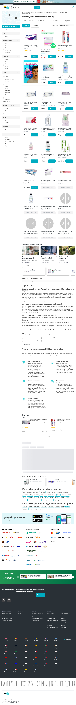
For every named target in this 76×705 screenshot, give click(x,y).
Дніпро (54, 492)
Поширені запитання (41, 5)
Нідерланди (36, 506)
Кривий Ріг (43, 494)
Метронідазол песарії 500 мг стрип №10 (48, 181)
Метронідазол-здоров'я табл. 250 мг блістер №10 (31, 232)
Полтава (36, 497)
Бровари (43, 492)
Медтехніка (49, 625)
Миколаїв (68, 494)
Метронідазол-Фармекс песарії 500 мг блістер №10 (30, 130)
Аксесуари (63, 625)
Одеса (24, 497)
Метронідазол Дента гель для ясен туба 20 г (65, 46)
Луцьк (58, 494)
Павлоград (30, 497)
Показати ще (27, 344)
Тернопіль (51, 497)
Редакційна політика (36, 616)
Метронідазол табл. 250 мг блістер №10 (64, 102)
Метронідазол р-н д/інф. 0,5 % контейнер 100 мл (65, 155)
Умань (62, 497)
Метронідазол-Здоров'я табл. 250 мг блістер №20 (31, 46)
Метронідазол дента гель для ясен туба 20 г (48, 207)
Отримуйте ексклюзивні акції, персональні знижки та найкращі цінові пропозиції (30, 590)
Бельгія (30, 506)
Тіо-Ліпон (56, 479)
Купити (34, 56)
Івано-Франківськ (27, 492)
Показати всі (6, 101)
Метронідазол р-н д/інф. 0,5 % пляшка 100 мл (47, 232)
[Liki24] (5, 693)
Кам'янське (25, 494)
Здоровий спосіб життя (66, 623)
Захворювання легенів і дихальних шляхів (53, 337)
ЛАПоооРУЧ (64, 618)
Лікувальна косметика (52, 620)
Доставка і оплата (30, 5)
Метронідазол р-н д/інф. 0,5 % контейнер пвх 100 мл (65, 130)
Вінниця (48, 492)
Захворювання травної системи (32, 337)
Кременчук (36, 494)
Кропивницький (51, 494)
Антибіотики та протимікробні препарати (47, 12)
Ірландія (25, 506)
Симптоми (63, 627)
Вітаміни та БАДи (51, 618)
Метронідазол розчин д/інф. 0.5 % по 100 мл (65, 232)
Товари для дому (65, 616)
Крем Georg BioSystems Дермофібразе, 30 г (47, 50)
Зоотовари (63, 620)
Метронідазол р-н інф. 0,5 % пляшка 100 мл (31, 207)
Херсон (24, 500)
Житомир (59, 492)
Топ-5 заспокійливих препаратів (65, 257)
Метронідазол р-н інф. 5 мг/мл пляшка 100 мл (47, 155)
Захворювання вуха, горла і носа (32, 340)
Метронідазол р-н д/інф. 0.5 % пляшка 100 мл (30, 155)
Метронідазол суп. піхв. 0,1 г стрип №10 (47, 76)
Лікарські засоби (29, 12)
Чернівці (45, 500)
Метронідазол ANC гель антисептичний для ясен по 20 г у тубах (65, 182)
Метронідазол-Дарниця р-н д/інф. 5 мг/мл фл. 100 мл (48, 130)
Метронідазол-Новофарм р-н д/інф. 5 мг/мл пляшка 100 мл (65, 77)
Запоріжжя (66, 492)
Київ (31, 494)
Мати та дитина (65, 613)
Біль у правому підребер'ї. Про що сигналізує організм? (49, 257)
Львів (63, 494)
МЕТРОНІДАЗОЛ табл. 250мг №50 (47, 102)
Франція (58, 506)
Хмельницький (31, 500)
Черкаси (39, 500)
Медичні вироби (51, 623)
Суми (46, 497)
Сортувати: (55, 25)
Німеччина (25, 509)
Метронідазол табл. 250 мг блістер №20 (30, 102)
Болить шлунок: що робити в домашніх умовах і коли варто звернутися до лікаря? (29, 257)
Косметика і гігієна (51, 616)
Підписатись (40, 595)
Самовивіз (35, 25)
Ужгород (57, 497)
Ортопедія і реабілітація (52, 627)
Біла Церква (36, 492)
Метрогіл (32, 269)
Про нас (49, 5)
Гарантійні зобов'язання (37, 613)
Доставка (26, 25)
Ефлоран (56, 269)
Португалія (43, 506)
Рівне (41, 497)
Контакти (22, 5)
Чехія (62, 506)
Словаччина (51, 506)
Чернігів (50, 500)
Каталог (17, 5)
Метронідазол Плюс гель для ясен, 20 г (30, 181)
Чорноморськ (57, 500)
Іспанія (41, 509)
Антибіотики (63, 12)
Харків (67, 497)
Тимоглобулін (34, 479)
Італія (31, 509)
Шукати (37, 7)
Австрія (36, 509)
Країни (19, 616)
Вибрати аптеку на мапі (11, 26)
